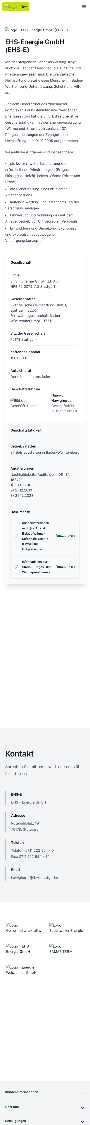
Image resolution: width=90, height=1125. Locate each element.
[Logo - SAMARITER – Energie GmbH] (66, 949)
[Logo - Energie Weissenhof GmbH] (23, 970)
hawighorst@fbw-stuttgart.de (35, 877)
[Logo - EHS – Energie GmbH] (23, 949)
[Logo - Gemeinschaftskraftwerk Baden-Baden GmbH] (23, 928)
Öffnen (65, 536)
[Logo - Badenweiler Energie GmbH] (66, 928)
